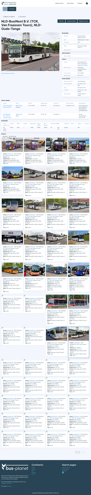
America (34, 469)
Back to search (9, 16)
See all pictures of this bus (7, 73)
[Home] (5, 9)
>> (84, 452)
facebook (9, 486)
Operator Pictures (83, 21)
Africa (33, 467)
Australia (34, 472)
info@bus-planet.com (6, 483)
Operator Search (59, 3)
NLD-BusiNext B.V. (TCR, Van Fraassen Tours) (7, 116)
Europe (33, 474)
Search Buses (70, 3)
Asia (33, 470)
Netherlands (85, 65)
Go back (23, 16)
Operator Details (71, 21)
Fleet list (61, 21)
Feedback (79, 3)
